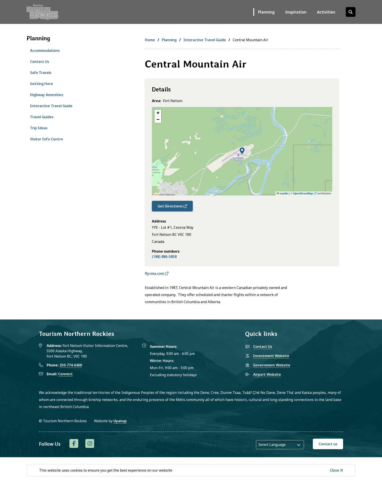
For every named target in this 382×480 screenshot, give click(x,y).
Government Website (271, 365)
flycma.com (154, 273)
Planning (266, 12)
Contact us (328, 443)
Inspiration (295, 12)
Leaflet (283, 193)
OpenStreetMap (303, 193)
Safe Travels (41, 72)
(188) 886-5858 (164, 256)
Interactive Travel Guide (51, 105)
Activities (326, 12)
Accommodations (45, 50)
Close (334, 470)
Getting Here (41, 83)
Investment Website (271, 355)
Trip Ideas (39, 128)
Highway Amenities (46, 94)
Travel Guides (41, 116)
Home (150, 39)
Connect (65, 374)
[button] (242, 150)
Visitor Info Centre (46, 139)
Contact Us (39, 61)
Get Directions (170, 206)
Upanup (120, 420)
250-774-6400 (70, 365)
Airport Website (267, 374)
